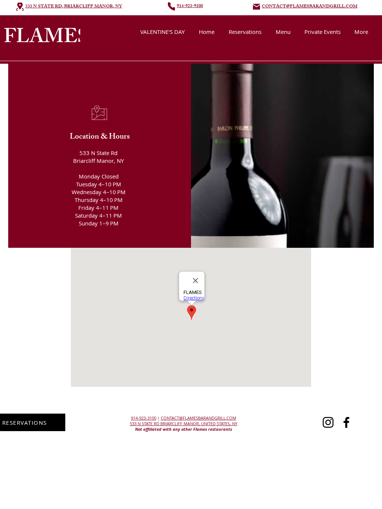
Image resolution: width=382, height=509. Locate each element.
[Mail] (256, 7)
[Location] (20, 7)
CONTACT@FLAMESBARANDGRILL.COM (198, 418)
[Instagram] (328, 422)
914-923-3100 (143, 418)
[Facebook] (346, 422)
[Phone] (171, 6)
